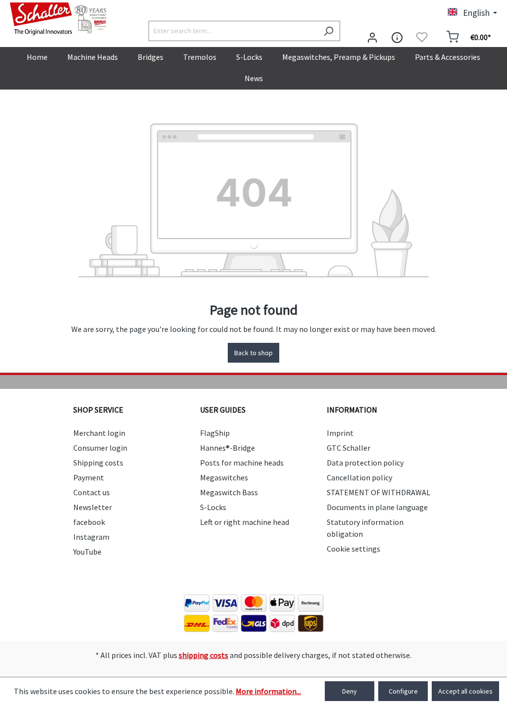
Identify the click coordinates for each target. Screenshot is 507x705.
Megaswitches (224, 477)
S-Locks (213, 507)
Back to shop (253, 352)
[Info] (397, 37)
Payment (88, 477)
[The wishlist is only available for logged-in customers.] (421, 37)
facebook (89, 522)
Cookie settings (353, 549)
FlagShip (215, 433)
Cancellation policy (359, 477)
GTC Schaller (348, 448)
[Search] (328, 31)
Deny (349, 691)
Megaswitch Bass (229, 492)
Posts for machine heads (242, 463)
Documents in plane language (377, 507)
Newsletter (92, 507)
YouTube (87, 552)
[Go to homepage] (59, 18)
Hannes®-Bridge (227, 448)
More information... (268, 691)
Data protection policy (365, 463)
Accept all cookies (465, 691)
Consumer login (100, 448)
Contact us (91, 492)
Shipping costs (98, 463)
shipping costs (203, 655)
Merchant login (99, 433)
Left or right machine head (244, 522)
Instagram (91, 537)
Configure (403, 691)
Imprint (340, 433)
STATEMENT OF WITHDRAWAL (378, 492)
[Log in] (372, 37)
